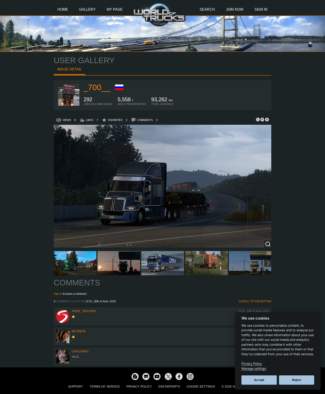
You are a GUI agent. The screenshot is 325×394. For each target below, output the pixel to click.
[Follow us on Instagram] (190, 376)
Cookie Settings (201, 386)
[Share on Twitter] (258, 119)
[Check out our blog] (134, 376)
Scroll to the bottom (255, 301)
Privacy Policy (139, 386)
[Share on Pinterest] (262, 119)
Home (62, 9)
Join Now (234, 9)
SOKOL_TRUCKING (84, 311)
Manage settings (253, 368)
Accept (259, 380)
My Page (115, 9)
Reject (296, 380)
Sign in (58, 293)
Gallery (87, 9)
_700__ (97, 87)
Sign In (261, 9)
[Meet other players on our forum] (145, 376)
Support (75, 386)
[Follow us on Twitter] (168, 376)
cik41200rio (80, 351)
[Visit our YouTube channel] (157, 376)
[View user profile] (68, 104)
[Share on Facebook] (267, 119)
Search (207, 9)
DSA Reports (169, 386)
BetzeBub (79, 331)
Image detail (69, 69)
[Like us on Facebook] (179, 376)
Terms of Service (105, 386)
